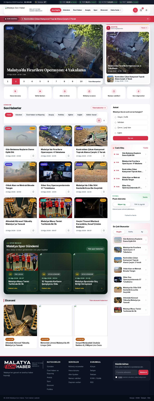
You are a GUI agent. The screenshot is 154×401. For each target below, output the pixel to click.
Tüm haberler (99, 108)
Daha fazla (115, 10)
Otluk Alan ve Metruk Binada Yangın (40, 19)
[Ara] (135, 10)
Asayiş (87, 10)
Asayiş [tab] (51, 115)
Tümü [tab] (9, 115)
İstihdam (121, 122)
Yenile (145, 148)
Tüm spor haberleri (95, 249)
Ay (142, 232)
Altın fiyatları (73, 374)
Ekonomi (104, 10)
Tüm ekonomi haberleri (98, 300)
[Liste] (104, 120)
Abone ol (143, 372)
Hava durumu (74, 370)
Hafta (130, 232)
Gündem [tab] (18, 115)
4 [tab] (32, 81)
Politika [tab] (61, 115)
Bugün (119, 232)
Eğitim (120, 133)
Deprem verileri (75, 382)
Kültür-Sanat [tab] (91, 115)
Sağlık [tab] (79, 115)
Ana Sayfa (56, 10)
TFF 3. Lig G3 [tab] (139, 204)
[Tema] (146, 10)
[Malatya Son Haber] (26, 10)
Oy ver (130, 138)
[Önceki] (8, 51)
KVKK (120, 377)
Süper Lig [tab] (121, 204)
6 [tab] (48, 81)
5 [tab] (40, 81)
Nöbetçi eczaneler (76, 366)
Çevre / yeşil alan (124, 128)
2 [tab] (15, 81)
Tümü (144, 28)
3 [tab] (24, 81)
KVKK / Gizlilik (95, 378)
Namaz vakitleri (75, 378)
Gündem (66, 10)
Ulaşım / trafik (123, 117)
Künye (92, 366)
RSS (91, 382)
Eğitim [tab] (70, 115)
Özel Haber (77, 10)
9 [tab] (72, 81)
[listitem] (127, 79)
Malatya (41, 2)
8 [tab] (64, 81)
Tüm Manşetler (94, 81)
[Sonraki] (98, 51)
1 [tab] (7, 81)
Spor (95, 10)
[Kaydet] (33, 156)
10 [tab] (81, 81)
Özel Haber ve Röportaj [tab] (35, 115)
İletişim (93, 370)
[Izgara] (99, 120)
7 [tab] (56, 81)
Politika (50, 389)
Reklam (93, 374)
